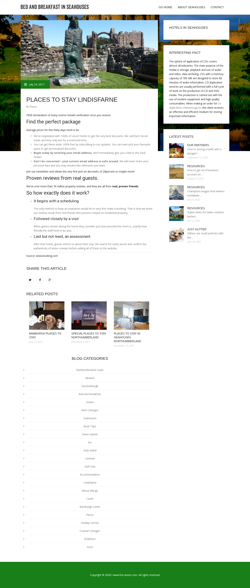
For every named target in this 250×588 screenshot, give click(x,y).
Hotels (90, 402)
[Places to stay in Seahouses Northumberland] (132, 315)
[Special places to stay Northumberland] (89, 315)
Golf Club (90, 466)
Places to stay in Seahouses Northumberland (127, 337)
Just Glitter (196, 229)
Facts (90, 547)
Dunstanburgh (89, 386)
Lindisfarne (89, 482)
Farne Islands (90, 434)
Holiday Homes (90, 523)
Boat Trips (90, 426)
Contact (217, 7)
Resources (196, 166)
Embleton (90, 539)
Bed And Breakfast (90, 394)
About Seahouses (191, 7)
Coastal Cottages (90, 531)
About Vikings (90, 490)
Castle (90, 498)
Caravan (90, 458)
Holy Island (89, 450)
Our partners (198, 145)
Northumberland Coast (90, 370)
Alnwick (89, 378)
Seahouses (89, 418)
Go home (165, 7)
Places (33, 106)
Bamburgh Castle (90, 506)
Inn (90, 442)
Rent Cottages (89, 410)
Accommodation (90, 474)
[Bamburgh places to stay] (47, 315)
